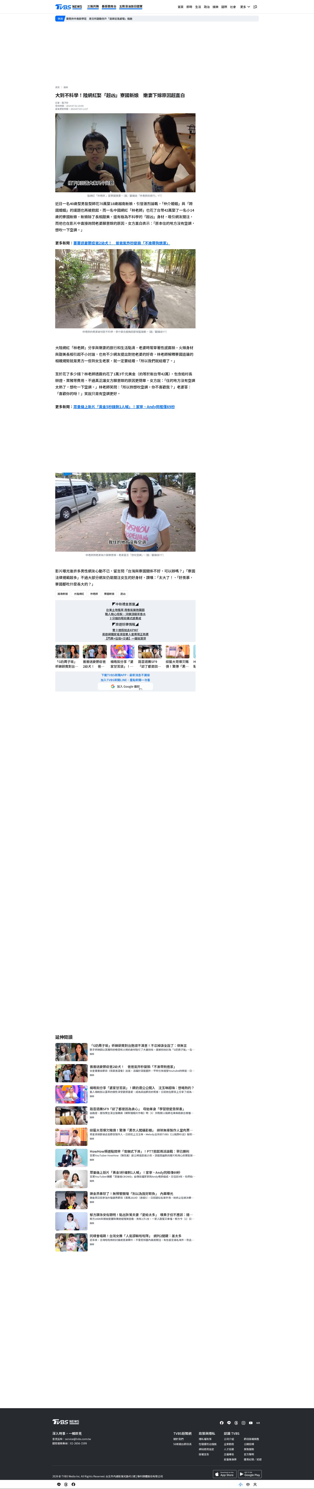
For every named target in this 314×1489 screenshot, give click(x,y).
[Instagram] (243, 1423)
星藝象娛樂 (230, 1459)
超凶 (123, 594)
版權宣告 (204, 1454)
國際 (224, 7)
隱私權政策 (205, 1439)
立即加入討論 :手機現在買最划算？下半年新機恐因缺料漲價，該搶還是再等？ (110, 18)
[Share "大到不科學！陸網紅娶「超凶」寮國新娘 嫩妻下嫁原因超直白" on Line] (59, 1484)
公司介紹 (229, 1439)
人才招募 (229, 1449)
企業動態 (229, 1444)
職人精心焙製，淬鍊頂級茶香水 (125, 614)
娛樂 (215, 7)
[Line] (229, 1423)
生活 (198, 7)
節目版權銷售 (251, 1439)
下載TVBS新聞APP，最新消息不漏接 (125, 675)
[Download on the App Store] (225, 1474)
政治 (207, 7)
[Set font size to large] (255, 1484)
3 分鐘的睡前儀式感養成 (125, 618)
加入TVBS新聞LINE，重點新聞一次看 (125, 680)
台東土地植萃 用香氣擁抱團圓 (125, 610)
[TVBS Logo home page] (68, 6)
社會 (233, 7)
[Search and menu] (255, 6)
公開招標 (249, 1444)
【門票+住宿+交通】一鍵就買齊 (125, 638)
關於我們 (178, 1439)
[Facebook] (221, 1423)
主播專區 (229, 1454)
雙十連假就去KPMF (125, 630)
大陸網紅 (79, 594)
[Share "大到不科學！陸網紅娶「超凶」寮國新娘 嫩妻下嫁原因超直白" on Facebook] (73, 1484)
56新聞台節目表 (182, 1444)
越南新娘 (63, 594)
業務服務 (249, 1449)
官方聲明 (249, 1454)
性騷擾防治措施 (208, 1444)
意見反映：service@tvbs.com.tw (71, 1439)
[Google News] (258, 1423)
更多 (243, 7)
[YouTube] (250, 1423)
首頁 (181, 7)
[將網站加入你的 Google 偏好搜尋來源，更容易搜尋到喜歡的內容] (125, 686)
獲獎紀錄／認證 (253, 1459)
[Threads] (236, 1423)
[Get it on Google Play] (250, 1474)
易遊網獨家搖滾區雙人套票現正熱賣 (125, 634)
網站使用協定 (206, 1449)
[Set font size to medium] (247, 1484)
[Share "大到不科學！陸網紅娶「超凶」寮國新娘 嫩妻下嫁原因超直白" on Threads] (66, 1484)
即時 (189, 7)
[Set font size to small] (240, 1484)
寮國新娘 (109, 594)
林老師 (94, 594)
